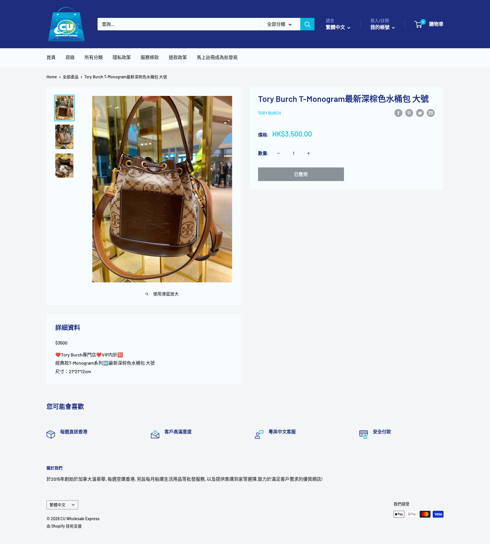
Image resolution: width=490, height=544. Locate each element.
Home (52, 76)
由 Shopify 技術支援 (64, 526)
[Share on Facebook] (398, 112)
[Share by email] (431, 112)
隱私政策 (122, 57)
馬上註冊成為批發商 (217, 57)
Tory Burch (269, 113)
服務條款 (150, 57)
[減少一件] (278, 153)
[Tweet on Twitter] (420, 112)
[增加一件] (308, 153)
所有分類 (94, 57)
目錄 (70, 57)
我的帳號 (380, 27)
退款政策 (178, 57)
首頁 (51, 57)
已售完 (301, 174)
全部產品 (71, 76)
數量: (263, 153)
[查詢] (307, 24)
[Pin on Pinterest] (409, 112)
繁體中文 (58, 504)
